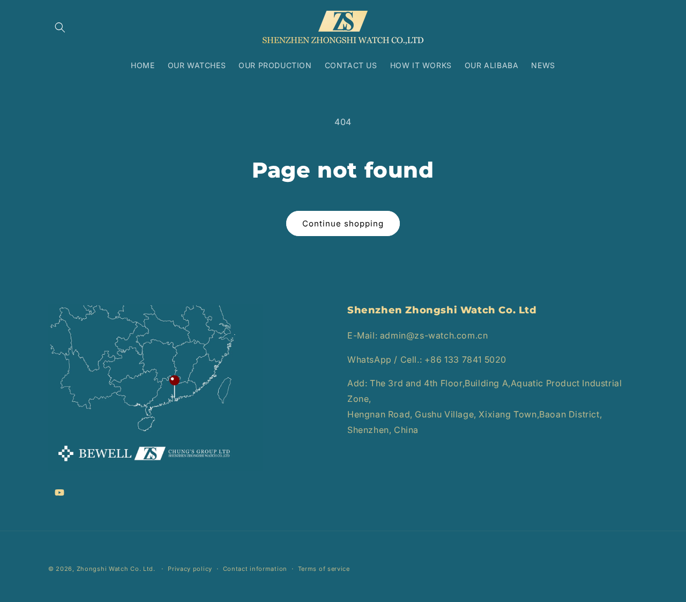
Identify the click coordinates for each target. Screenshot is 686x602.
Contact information (255, 568)
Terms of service (324, 568)
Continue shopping (343, 223)
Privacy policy (190, 568)
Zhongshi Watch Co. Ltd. (116, 568)
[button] (60, 27)
